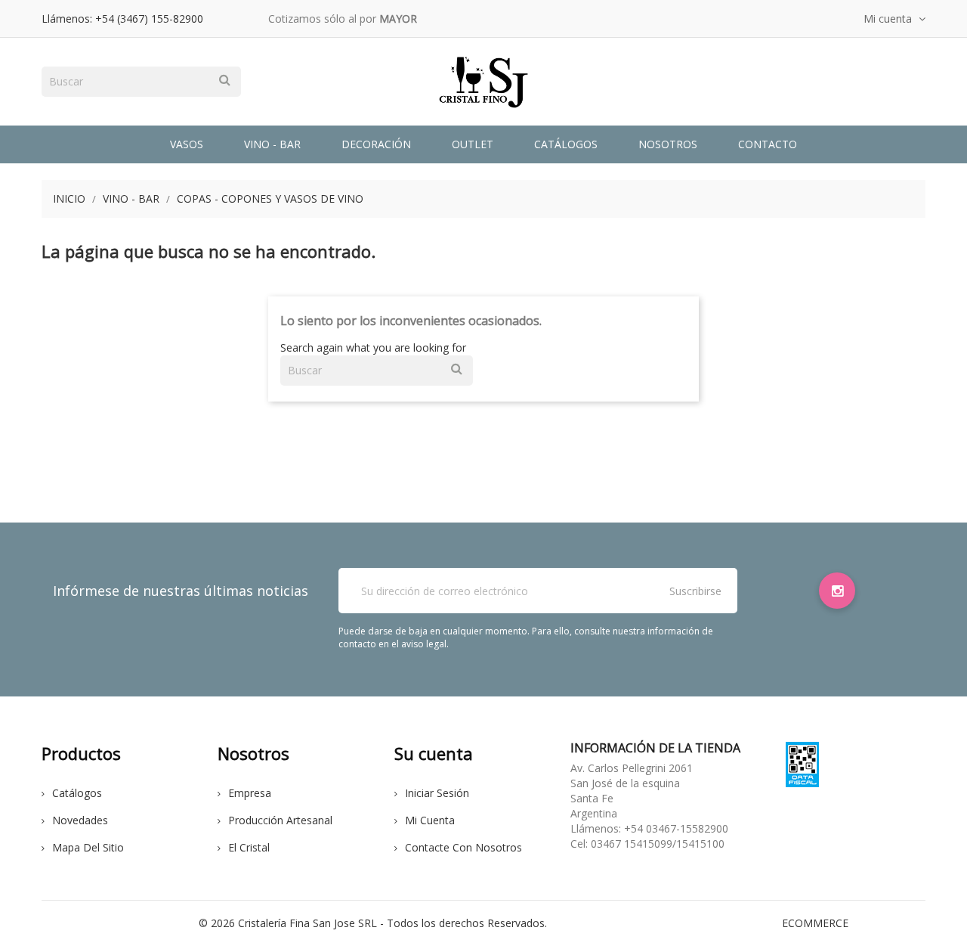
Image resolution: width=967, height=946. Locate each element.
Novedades (80, 820)
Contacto (767, 144)
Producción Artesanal (280, 820)
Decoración (376, 144)
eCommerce (815, 923)
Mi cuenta (430, 820)
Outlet (472, 144)
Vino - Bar (272, 144)
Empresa (249, 793)
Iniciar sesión (437, 793)
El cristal (249, 847)
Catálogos (566, 144)
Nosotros (667, 144)
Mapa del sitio (88, 847)
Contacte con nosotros (463, 847)
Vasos (186, 144)
